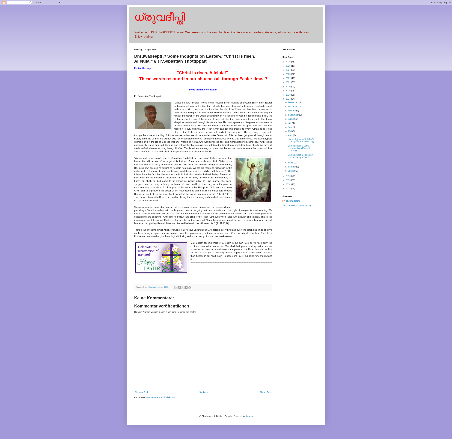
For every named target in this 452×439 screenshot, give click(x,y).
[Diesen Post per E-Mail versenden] (176, 287)
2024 (288, 70)
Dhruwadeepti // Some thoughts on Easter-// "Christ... (299, 148)
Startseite (203, 392)
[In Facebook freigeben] (186, 287)
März (290, 162)
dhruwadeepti (293, 201)
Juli (290, 123)
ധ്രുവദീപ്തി (159, 17)
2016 (288, 176)
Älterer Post (265, 392)
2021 (288, 82)
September (293, 115)
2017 (288, 99)
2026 (288, 61)
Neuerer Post (141, 392)
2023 (288, 74)
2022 (288, 78)
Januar (291, 171)
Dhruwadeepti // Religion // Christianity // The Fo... (300, 156)
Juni (290, 127)
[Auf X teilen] (183, 287)
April (290, 135)
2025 (288, 66)
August (291, 119)
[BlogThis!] (179, 287)
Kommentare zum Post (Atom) (160, 397)
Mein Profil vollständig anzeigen (297, 205)
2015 (288, 180)
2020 (288, 86)
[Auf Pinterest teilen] (189, 287)
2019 (288, 90)
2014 (288, 184)
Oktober (292, 110)
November (293, 106)
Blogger (249, 416)
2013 (288, 188)
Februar (292, 167)
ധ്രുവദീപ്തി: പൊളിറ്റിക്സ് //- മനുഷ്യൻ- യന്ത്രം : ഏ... (301, 140)
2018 (288, 95)
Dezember (293, 102)
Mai (290, 131)
